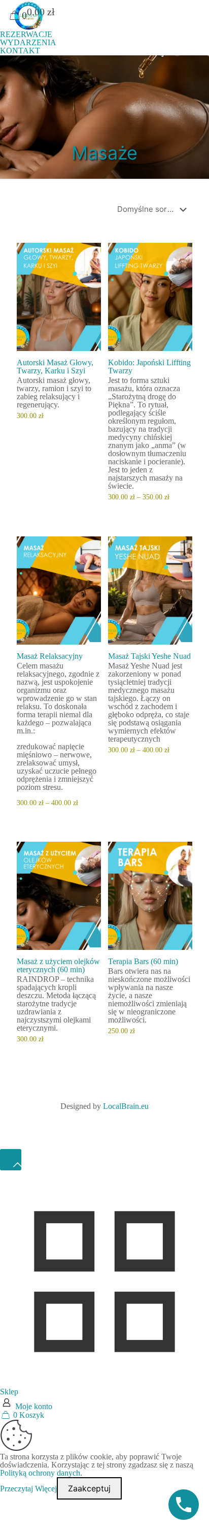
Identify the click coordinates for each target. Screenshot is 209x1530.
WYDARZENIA (28, 42)
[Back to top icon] (10, 1159)
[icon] (118, 1119)
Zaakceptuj (89, 1488)
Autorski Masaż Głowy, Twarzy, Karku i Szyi (55, 366)
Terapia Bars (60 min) (143, 961)
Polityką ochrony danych (40, 1473)
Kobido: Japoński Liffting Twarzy (149, 366)
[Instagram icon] (106, 1119)
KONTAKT (20, 50)
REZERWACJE (26, 34)
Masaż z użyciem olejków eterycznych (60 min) (58, 965)
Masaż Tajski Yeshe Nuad (149, 656)
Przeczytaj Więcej (28, 1488)
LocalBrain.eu (126, 1106)
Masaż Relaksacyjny (50, 656)
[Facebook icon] (93, 1119)
